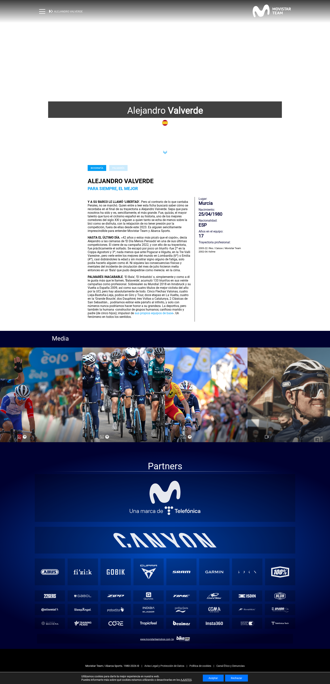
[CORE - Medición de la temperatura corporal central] (115, 623)
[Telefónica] (165, 510)
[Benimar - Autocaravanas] (181, 623)
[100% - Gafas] (280, 572)
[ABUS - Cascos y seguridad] (49, 572)
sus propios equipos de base (154, 313)
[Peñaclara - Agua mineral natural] (181, 609)
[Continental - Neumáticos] (49, 609)
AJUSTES (186, 679)
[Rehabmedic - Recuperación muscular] (247, 609)
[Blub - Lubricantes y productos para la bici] (280, 596)
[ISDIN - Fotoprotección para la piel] (247, 596)
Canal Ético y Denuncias (230, 665)
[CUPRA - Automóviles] (148, 572)
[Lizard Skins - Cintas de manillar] (214, 596)
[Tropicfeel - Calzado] (148, 623)
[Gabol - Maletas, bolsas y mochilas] (83, 596)
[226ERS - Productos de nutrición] (49, 596)
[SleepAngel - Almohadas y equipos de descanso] (83, 609)
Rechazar (236, 678)
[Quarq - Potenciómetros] (148, 596)
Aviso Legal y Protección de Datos (164, 665)
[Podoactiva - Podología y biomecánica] (115, 609)
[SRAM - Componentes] (181, 572)
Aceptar (213, 678)
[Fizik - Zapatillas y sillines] (82, 572)
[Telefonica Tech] (280, 623)
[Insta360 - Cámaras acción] (214, 623)
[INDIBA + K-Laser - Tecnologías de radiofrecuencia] (148, 609)
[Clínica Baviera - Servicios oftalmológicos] (49, 623)
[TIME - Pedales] (181, 596)
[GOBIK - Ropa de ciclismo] (115, 572)
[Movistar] (165, 492)
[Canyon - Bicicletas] (165, 540)
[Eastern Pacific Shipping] (247, 623)
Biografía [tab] (97, 168)
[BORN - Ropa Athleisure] (247, 572)
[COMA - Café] (214, 609)
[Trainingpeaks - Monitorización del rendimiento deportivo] (83, 623)
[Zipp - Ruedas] (115, 596)
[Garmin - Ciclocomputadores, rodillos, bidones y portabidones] (214, 572)
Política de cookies (200, 665)
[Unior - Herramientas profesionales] (280, 609)
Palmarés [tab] (118, 168)
